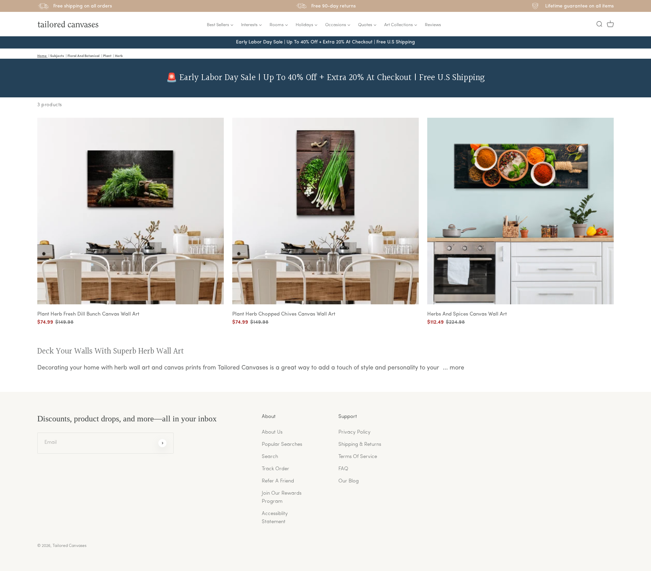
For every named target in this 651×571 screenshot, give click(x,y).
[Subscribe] (162, 443)
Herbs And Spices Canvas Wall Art (467, 314)
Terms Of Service (357, 456)
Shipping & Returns (359, 444)
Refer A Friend (278, 481)
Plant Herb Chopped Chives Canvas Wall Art (283, 314)
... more (453, 368)
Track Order (275, 469)
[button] (599, 24)
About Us (272, 432)
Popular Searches (282, 444)
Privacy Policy (354, 432)
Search (270, 456)
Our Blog (348, 481)
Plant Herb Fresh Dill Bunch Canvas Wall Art (88, 314)
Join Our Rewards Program (281, 497)
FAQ (343, 469)
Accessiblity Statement (275, 518)
